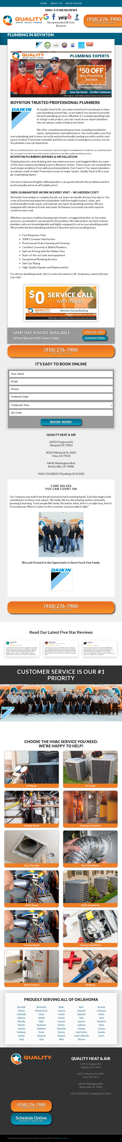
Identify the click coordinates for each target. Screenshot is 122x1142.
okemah (21, 1028)
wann (61, 1039)
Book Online (74, 3)
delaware (81, 1014)
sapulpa (101, 1032)
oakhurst (81, 1025)
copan (41, 1014)
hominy (61, 1017)
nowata (61, 1025)
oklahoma (41, 1028)
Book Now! (61, 422)
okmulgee (61, 1028)
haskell (41, 1017)
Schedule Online (95, 337)
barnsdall (21, 1007)
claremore (101, 1010)
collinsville (21, 1014)
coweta (61, 1014)
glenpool (21, 1017)
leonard (81, 1021)
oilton (101, 1025)
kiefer (41, 1021)
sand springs (81, 1032)
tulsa (41, 1039)
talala (21, 1039)
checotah (81, 1010)
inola (81, 1017)
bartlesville (41, 1007)
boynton (101, 1007)
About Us (56, 3)
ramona (61, 1032)
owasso (101, 1028)
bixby (81, 1007)
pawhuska (21, 1032)
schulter (21, 1035)
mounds (21, 1025)
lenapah (61, 1021)
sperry (101, 1035)
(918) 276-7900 (94, 332)
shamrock (41, 1035)
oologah (81, 1028)
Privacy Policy (63, 1138)
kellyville (21, 1021)
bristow (21, 1010)
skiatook (61, 1035)
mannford (101, 1021)
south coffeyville (81, 1035)
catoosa (61, 1010)
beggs (61, 1007)
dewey (101, 1014)
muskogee (41, 1025)
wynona (81, 1039)
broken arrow (41, 1010)
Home (43, 3)
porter (41, 1032)
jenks (101, 1017)
